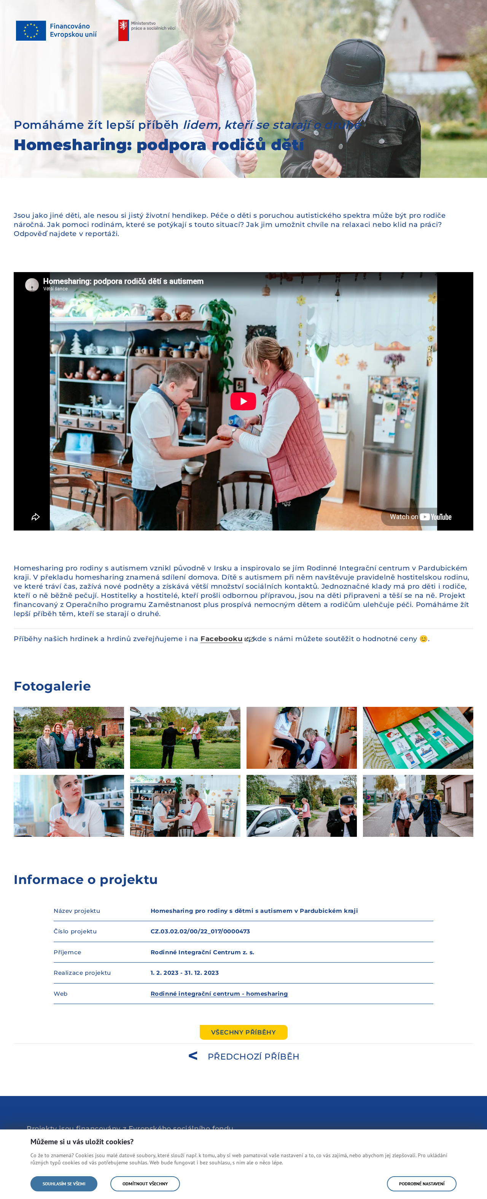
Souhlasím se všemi (64, 1183)
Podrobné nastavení (421, 1183)
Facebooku (221, 639)
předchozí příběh (254, 1057)
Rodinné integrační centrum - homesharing (219, 993)
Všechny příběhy (243, 1032)
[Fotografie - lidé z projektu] (69, 738)
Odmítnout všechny (145, 1183)
